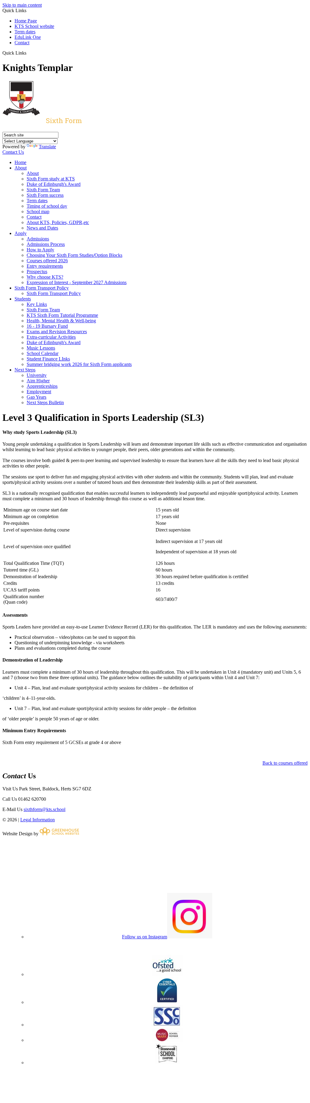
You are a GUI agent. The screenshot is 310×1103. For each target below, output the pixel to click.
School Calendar (42, 353)
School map (38, 211)
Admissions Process (46, 244)
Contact (22, 42)
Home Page (26, 20)
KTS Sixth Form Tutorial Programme (62, 315)
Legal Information (37, 819)
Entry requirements (45, 266)
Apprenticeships (42, 386)
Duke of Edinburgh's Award (54, 184)
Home (20, 162)
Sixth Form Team (43, 189)
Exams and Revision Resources (57, 331)
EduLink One (28, 37)
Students (23, 298)
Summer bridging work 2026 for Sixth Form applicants (79, 364)
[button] (29, 53)
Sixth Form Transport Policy (42, 287)
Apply (21, 233)
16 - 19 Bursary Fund (47, 326)
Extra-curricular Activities (51, 337)
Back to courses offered (285, 763)
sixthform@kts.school (44, 809)
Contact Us (13, 152)
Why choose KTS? (45, 277)
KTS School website (34, 26)
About (21, 167)
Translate (47, 146)
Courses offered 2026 (47, 260)
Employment (39, 391)
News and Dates (42, 227)
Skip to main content (22, 5)
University (37, 375)
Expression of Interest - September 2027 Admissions (77, 282)
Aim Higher (38, 380)
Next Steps (25, 369)
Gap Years (36, 397)
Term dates (25, 31)
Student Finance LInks (48, 358)
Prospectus (37, 271)
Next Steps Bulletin (45, 402)
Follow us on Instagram (144, 936)
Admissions (38, 238)
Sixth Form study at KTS (51, 178)
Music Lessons (41, 347)
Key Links (37, 304)
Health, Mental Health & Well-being (61, 320)
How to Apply (40, 249)
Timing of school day (47, 206)
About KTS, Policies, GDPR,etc (58, 222)
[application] (155, 864)
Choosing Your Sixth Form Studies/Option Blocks (74, 255)
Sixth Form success (45, 195)
